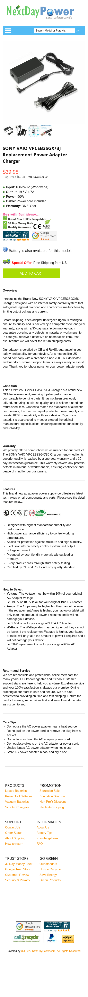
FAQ (40, 843)
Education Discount (52, 796)
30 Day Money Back (19, 864)
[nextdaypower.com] (44, 22)
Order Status (13, 832)
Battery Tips (45, 832)
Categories (7, 30)
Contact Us (12, 827)
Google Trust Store (17, 869)
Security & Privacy (17, 880)
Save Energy (48, 874)
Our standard (48, 864)
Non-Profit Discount (52, 801)
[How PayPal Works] (51, 941)
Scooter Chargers (17, 807)
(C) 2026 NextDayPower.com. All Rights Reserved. (51, 951)
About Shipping (15, 838)
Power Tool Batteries (19, 796)
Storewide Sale (49, 790)
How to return (14, 843)
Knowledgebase (47, 838)
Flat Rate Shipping (51, 807)
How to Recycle (50, 869)
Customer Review (17, 874)
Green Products (50, 880)
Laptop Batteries (16, 790)
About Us (43, 827)
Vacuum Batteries (17, 801)
